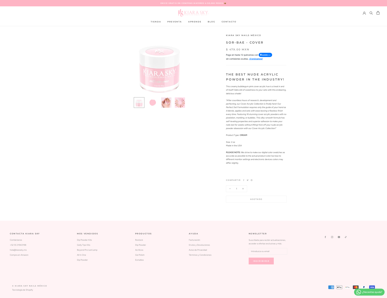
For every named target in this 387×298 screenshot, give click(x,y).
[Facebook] (244, 180)
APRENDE (194, 21)
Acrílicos (139, 250)
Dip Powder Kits (84, 240)
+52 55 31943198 (18, 245)
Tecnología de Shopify (22, 290)
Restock (139, 240)
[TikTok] (346, 237)
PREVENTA (174, 21)
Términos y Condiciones (200, 255)
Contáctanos (16, 240)
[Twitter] (248, 180)
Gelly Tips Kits (83, 245)
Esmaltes (139, 260)
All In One (81, 255)
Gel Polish (140, 255)
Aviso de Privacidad (198, 250)
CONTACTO (229, 21)
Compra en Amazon (19, 255)
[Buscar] (371, 12)
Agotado (256, 199)
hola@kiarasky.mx (18, 250)
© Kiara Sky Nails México (29, 286)
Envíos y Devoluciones (199, 245)
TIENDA (156, 21)
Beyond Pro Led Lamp (87, 250)
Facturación (194, 240)
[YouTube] (339, 237)
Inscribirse (261, 261)
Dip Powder (82, 260)
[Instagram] (332, 237)
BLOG (211, 21)
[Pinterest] (251, 180)
